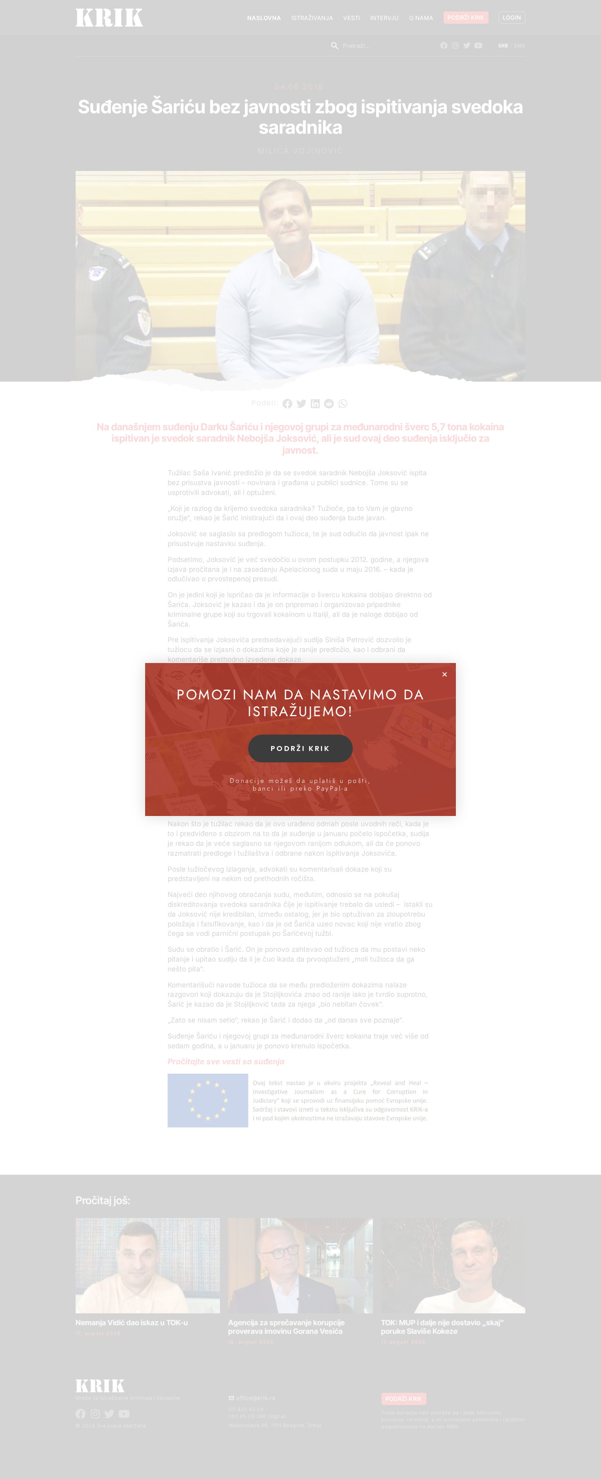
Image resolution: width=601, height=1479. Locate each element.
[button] (445, 674)
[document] (300, 739)
